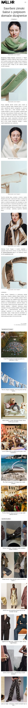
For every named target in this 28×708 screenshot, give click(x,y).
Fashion (14, 19)
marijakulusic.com (9, 254)
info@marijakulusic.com (9, 252)
